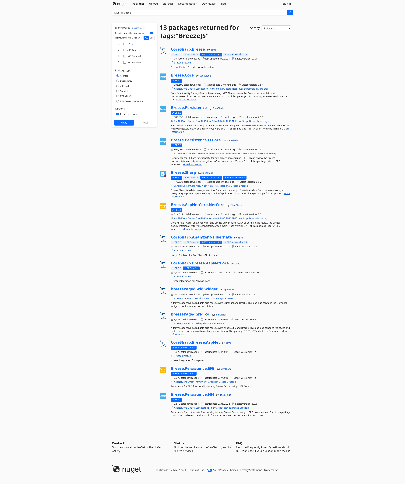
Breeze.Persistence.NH (192, 394)
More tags (262, 88)
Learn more (139, 27)
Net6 (228, 88)
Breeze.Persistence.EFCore (196, 140)
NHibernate (213, 407)
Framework (200, 381)
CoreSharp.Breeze (188, 49)
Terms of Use (196, 470)
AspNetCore (180, 88)
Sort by (255, 28)
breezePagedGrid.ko (190, 314)
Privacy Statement (251, 470)
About (182, 470)
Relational (224, 185)
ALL (146, 38)
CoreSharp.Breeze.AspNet (195, 342)
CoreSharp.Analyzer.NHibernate (201, 237)
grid (213, 298)
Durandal (189, 298)
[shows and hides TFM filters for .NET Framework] (118, 62)
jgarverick (229, 289)
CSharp (178, 185)
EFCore (242, 153)
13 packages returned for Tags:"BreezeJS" (199, 31)
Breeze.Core (182, 75)
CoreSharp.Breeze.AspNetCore (200, 263)
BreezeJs (243, 185)
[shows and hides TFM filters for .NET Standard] (118, 56)
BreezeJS (186, 62)
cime (213, 49)
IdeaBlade (205, 75)
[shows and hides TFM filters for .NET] (118, 44)
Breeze (177, 62)
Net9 (211, 88)
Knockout (200, 298)
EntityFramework (255, 153)
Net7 (222, 88)
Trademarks (271, 470)
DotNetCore (194, 88)
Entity (191, 381)
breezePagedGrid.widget (194, 289)
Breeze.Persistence (189, 107)
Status (179, 443)
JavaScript (243, 88)
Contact (118, 443)
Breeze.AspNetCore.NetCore (198, 204)
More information (186, 99)
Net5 (234, 88)
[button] (132, 27)
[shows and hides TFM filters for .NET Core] (118, 50)
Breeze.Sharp (183, 172)
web (208, 298)
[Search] (290, 12)
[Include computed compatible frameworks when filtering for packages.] (151, 33)
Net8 (217, 88)
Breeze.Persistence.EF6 (192, 368)
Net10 (204, 88)
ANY (152, 38)
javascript (213, 381)
